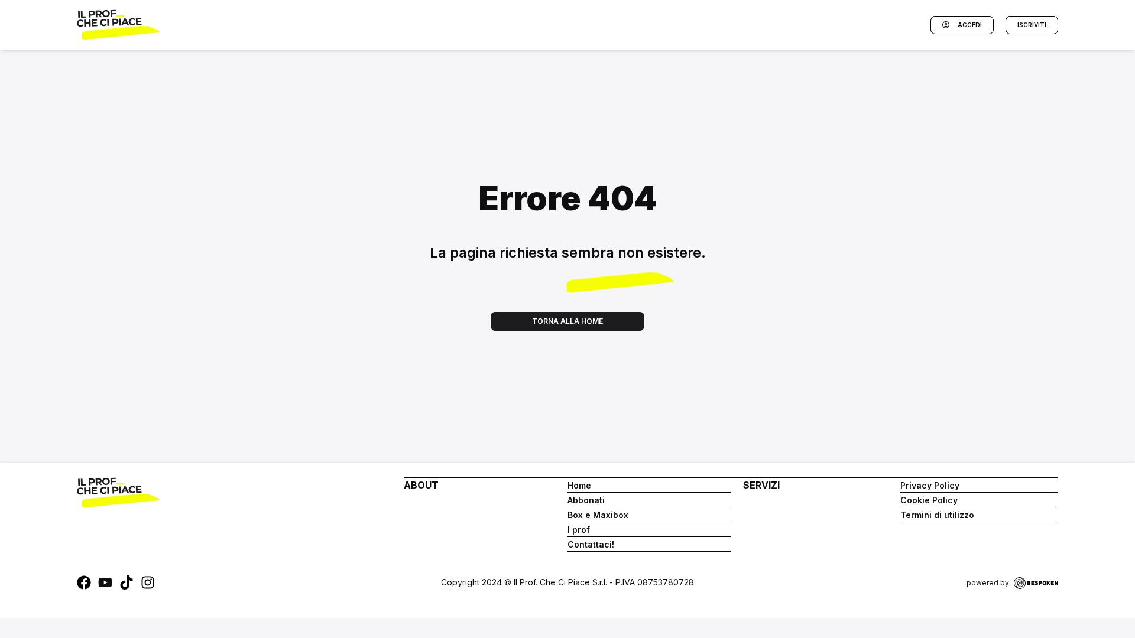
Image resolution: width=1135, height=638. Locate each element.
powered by (988, 582)
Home (579, 485)
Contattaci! (591, 544)
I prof (579, 530)
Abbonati (586, 500)
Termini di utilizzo (937, 515)
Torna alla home (567, 321)
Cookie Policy (929, 500)
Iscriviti (1031, 24)
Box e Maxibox (598, 515)
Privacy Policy (929, 485)
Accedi (970, 24)
